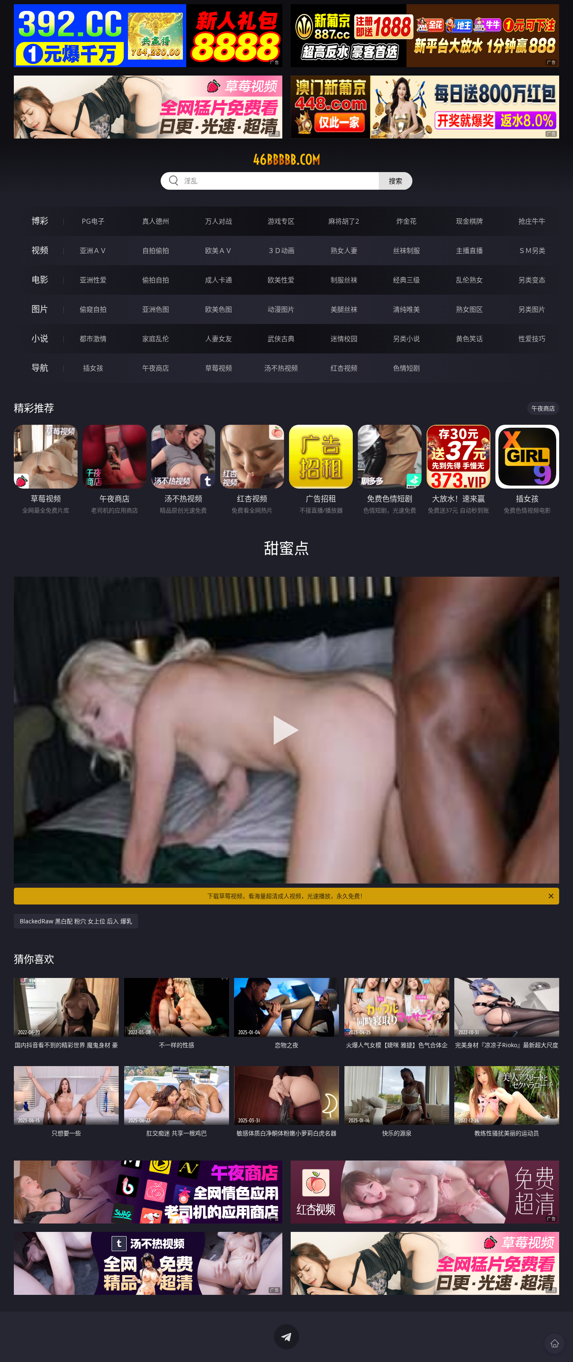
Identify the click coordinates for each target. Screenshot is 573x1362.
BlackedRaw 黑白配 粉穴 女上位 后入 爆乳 (76, 921)
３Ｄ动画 (281, 250)
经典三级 (406, 280)
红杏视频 (344, 368)
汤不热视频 (281, 368)
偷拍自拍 (155, 280)
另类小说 (406, 338)
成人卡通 (218, 280)
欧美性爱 (281, 280)
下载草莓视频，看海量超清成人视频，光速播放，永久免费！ (286, 896)
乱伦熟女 (469, 280)
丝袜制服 (406, 250)
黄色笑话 (469, 338)
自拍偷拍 (155, 250)
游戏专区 (281, 221)
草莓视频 (218, 368)
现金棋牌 (469, 221)
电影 (39, 279)
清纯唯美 (406, 309)
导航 (39, 368)
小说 (39, 338)
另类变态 (531, 280)
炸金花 (406, 221)
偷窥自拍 (93, 309)
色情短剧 (406, 368)
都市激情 (93, 338)
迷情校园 (344, 338)
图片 (39, 309)
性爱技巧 (531, 338)
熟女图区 (469, 309)
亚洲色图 (155, 309)
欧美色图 (218, 309)
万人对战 (218, 221)
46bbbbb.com (286, 159)
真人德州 (155, 221)
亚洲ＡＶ (93, 250)
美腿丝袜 (344, 309)
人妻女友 (218, 338)
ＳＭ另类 (531, 250)
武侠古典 (281, 338)
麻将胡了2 (343, 221)
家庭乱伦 (155, 338)
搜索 (395, 181)
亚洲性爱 (93, 280)
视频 (39, 250)
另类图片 (531, 309)
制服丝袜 (344, 280)
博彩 (39, 221)
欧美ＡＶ (218, 250)
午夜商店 (155, 368)
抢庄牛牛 (531, 221)
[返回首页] (554, 1343)
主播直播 (469, 250)
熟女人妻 (344, 250)
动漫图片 (281, 309)
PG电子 (93, 221)
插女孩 (93, 368)
